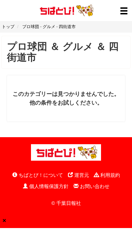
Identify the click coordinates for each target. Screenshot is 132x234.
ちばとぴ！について (40, 175)
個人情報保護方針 (48, 186)
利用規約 (109, 175)
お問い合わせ (93, 186)
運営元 (81, 175)
